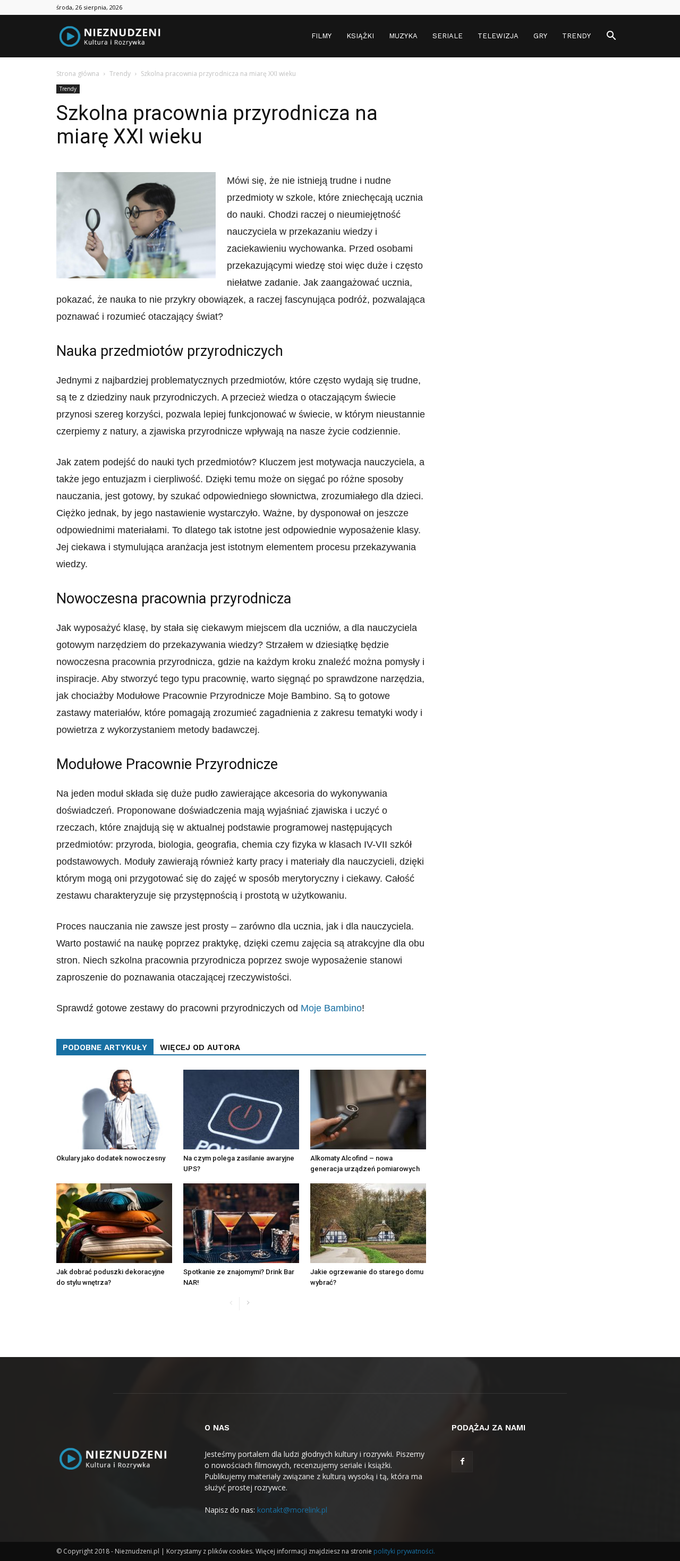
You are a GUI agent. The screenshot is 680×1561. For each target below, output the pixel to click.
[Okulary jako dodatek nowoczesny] (114, 1109)
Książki (360, 36)
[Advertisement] (537, 243)
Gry (540, 36)
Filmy (321, 36)
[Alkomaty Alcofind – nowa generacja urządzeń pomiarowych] (368, 1109)
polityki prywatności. (404, 1551)
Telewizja (498, 36)
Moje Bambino (331, 1008)
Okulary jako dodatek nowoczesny (110, 1158)
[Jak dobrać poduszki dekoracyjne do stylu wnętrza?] (114, 1223)
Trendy (576, 36)
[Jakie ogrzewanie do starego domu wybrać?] (368, 1223)
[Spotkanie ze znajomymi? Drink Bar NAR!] (241, 1223)
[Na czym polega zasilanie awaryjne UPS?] (241, 1109)
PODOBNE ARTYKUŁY (105, 1047)
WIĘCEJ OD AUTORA (200, 1047)
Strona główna (77, 73)
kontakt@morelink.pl (292, 1510)
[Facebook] (462, 1461)
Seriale (447, 36)
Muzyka (403, 36)
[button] (611, 37)
